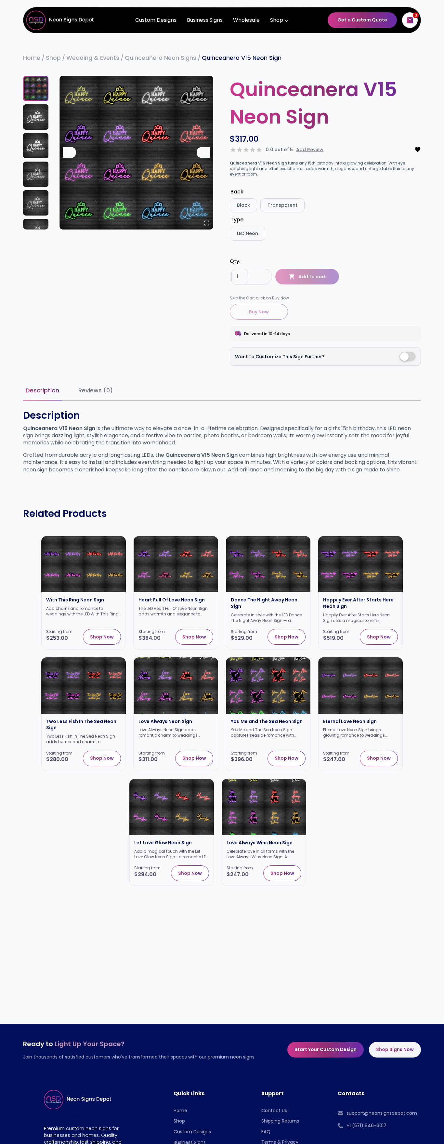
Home (180, 1110)
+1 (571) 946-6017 (366, 1125)
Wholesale (246, 20)
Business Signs (205, 20)
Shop (179, 1121)
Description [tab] (42, 390)
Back (236, 191)
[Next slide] (203, 152)
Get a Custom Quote (362, 20)
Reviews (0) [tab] (95, 390)
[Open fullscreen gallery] (206, 223)
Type (236, 219)
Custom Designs (155, 20)
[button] (35, 88)
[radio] (243, 205)
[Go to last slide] (69, 152)
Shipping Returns (280, 1121)
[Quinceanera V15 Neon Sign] (136, 153)
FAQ (265, 1131)
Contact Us (274, 1110)
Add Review (309, 150)
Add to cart (312, 276)
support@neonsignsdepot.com (381, 1113)
